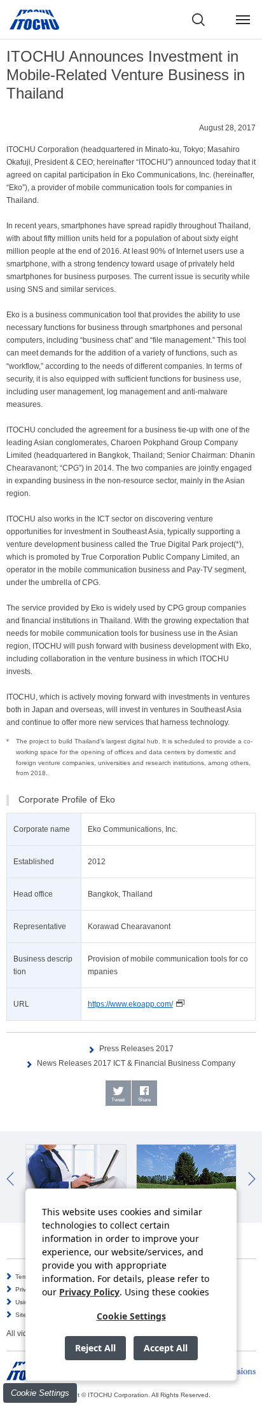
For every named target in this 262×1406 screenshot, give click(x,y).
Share (144, 1100)
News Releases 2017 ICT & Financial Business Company (136, 1063)
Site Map (28, 1314)
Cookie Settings (40, 1393)
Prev (10, 1179)
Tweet (118, 1100)
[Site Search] (198, 19)
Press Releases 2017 (136, 1048)
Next (252, 1179)
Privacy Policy (89, 1292)
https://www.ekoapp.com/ (130, 1004)
